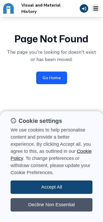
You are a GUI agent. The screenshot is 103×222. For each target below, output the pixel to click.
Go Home (52, 78)
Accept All (51, 187)
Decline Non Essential (51, 204)
